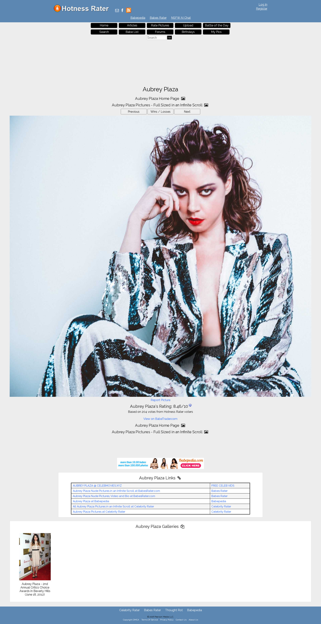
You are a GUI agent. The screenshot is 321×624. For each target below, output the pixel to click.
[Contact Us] (117, 10)
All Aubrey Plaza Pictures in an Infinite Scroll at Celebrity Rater (113, 506)
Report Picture (160, 400)
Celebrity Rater (221, 506)
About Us (193, 619)
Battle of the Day (216, 25)
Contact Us (181, 619)
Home (104, 25)
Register (261, 8)
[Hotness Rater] (83, 11)
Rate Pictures (160, 25)
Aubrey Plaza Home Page (157, 98)
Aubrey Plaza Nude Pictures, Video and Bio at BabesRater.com (114, 496)
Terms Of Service (149, 619)
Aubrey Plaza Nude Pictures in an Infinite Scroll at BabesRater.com (116, 491)
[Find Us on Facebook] (122, 10)
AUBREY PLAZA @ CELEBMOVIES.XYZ (97, 485)
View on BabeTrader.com (160, 419)
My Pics (216, 32)
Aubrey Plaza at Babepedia (91, 501)
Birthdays (188, 32)
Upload (188, 25)
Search (104, 32)
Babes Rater (158, 18)
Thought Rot (174, 610)
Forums (160, 32)
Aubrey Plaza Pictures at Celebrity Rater (99, 511)
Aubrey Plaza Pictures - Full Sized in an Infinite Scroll (157, 105)
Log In (263, 4)
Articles (132, 25)
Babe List (132, 32)
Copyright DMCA (131, 619)
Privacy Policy (167, 619)
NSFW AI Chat (181, 18)
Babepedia (137, 18)
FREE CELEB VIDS (222, 485)
